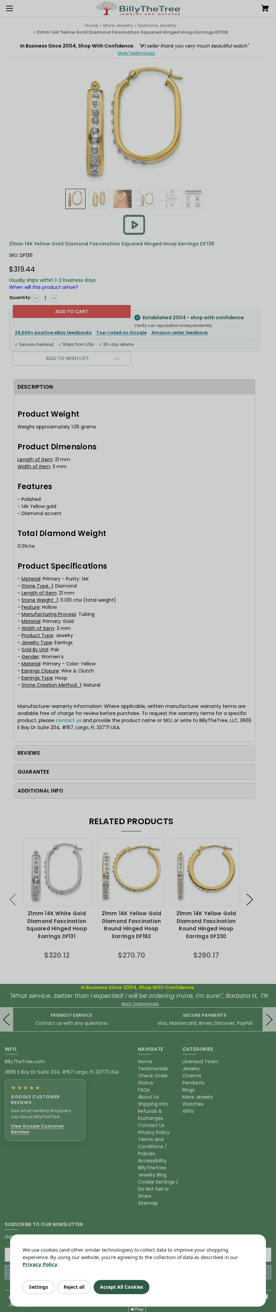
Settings (38, 1287)
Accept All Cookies (121, 1287)
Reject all (74, 1287)
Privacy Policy (40, 1264)
